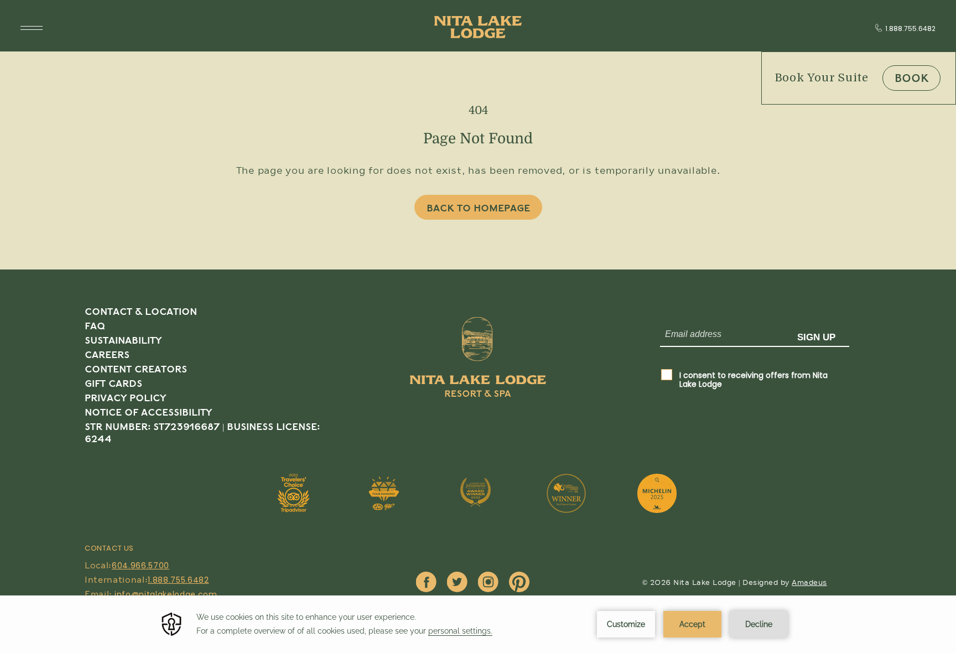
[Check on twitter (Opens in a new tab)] (457, 583)
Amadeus (809, 583)
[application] (478, 624)
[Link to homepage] (478, 382)
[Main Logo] (478, 27)
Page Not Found (478, 139)
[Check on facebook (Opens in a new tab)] (426, 583)
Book (911, 78)
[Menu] (31, 28)
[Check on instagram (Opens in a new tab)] (488, 583)
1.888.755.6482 (910, 28)
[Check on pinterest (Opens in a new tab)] (519, 583)
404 (478, 110)
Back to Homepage (478, 208)
